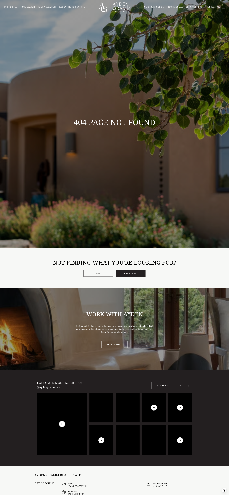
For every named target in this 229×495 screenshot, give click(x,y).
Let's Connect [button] (114, 344)
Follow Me (162, 386)
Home (98, 273)
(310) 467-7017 (160, 486)
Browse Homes (130, 273)
